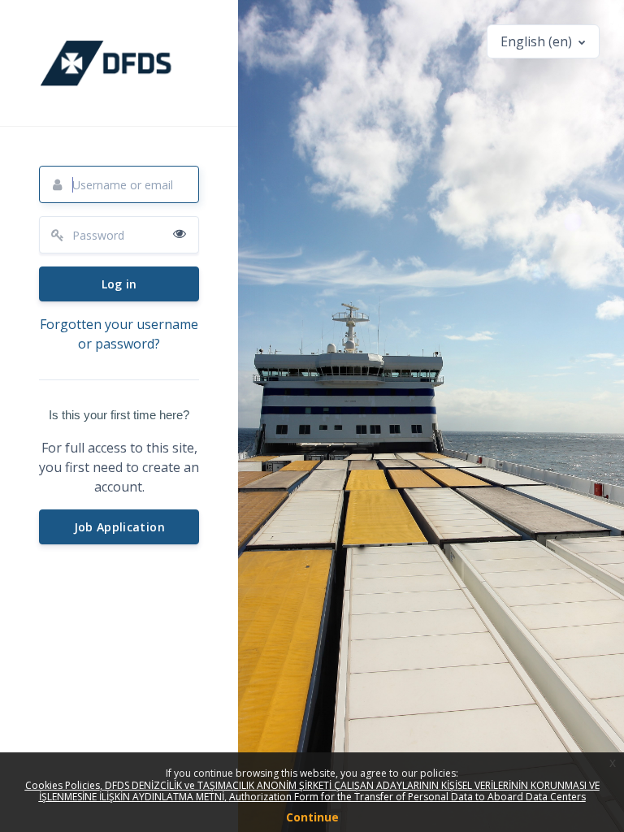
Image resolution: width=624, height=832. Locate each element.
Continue (312, 817)
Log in (119, 284)
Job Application (119, 527)
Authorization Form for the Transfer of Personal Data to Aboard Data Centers (407, 797)
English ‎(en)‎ (537, 41)
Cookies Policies (62, 785)
